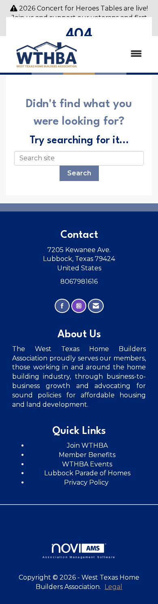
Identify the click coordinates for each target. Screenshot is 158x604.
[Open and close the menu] (118, 54)
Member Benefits (87, 455)
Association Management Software (79, 557)
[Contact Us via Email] (96, 306)
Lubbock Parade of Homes (87, 473)
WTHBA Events (87, 464)
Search (79, 173)
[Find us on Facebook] (62, 306)
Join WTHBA (87, 445)
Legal (113, 587)
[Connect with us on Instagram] (78, 306)
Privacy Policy (87, 482)
